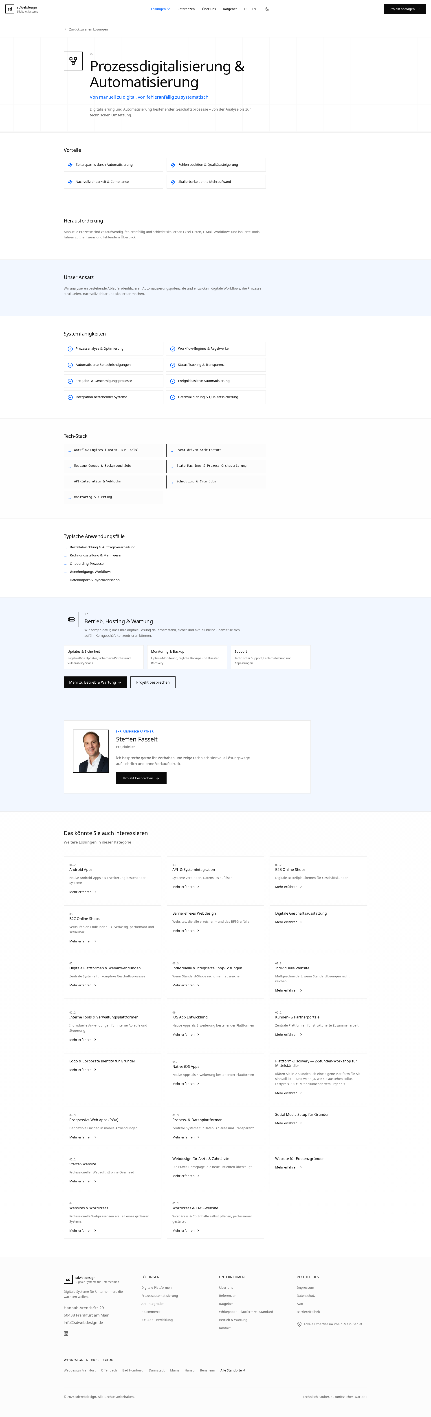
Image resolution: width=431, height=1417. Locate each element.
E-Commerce (151, 1312)
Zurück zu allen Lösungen (88, 29)
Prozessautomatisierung (159, 1295)
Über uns (226, 1287)
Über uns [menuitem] (209, 9)
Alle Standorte (231, 1370)
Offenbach (109, 1370)
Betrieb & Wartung (233, 1320)
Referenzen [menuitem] (186, 9)
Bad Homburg (132, 1370)
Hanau (190, 1370)
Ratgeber (226, 1303)
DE (246, 9)
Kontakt (225, 1328)
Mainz (174, 1370)
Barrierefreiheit (308, 1312)
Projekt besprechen (153, 682)
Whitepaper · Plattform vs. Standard (246, 1312)
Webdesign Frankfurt (80, 1370)
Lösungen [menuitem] (158, 9)
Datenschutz (306, 1295)
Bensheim (207, 1370)
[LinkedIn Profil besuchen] (66, 1333)
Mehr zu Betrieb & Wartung (92, 682)
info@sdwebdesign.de (83, 1322)
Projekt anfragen (402, 9)
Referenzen (227, 1295)
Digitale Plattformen (156, 1287)
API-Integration (153, 1303)
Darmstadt (157, 1370)
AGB (300, 1303)
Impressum (305, 1287)
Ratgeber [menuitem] (230, 9)
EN (254, 9)
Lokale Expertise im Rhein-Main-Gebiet (333, 1324)
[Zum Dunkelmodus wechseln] (267, 9)
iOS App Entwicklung (157, 1320)
